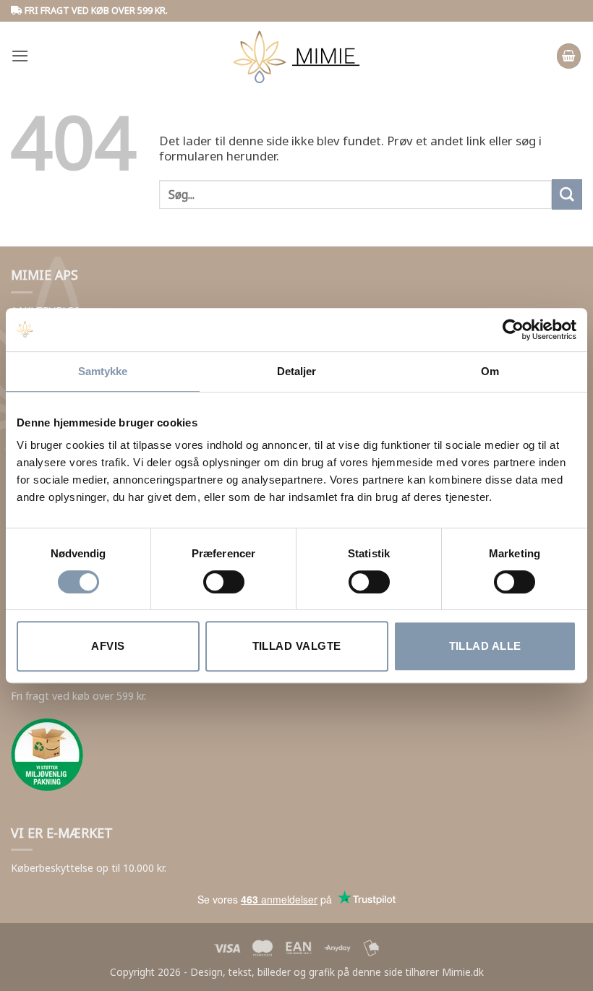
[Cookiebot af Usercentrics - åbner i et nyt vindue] (513, 329)
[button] (20, 56)
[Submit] (567, 194)
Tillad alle (485, 646)
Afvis (107, 646)
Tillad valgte (296, 646)
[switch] (223, 581)
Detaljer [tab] (297, 371)
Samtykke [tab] (103, 371)
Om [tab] (490, 371)
